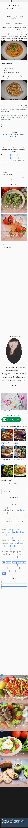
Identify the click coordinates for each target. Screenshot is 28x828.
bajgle (3, 510)
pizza (14, 554)
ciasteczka (17, 521)
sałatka (3, 559)
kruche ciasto (5, 543)
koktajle (4, 540)
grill (14, 532)
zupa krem (12, 570)
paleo (24, 160)
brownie (4, 518)
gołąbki (9, 532)
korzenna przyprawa (12, 540)
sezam (3, 562)
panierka (4, 554)
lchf (10, 160)
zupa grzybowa (5, 570)
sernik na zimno (18, 559)
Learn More (10, 825)
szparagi (14, 562)
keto (6, 160)
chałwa (17, 518)
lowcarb (14, 160)
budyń (9, 518)
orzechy (20, 551)
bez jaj (17, 510)
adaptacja (4, 507)
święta (3, 573)
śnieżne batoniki (19, 570)
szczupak (8, 562)
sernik (12, 559)
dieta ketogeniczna (5, 157)
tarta (24, 562)
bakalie (8, 510)
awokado (10, 507)
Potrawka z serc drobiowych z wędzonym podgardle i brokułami (7, 479)
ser (8, 559)
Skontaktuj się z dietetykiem (8, 587)
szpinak (19, 562)
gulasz (23, 532)
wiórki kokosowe (21, 565)
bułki (13, 518)
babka (15, 507)
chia (22, 518)
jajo (3, 160)
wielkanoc (14, 565)
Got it (18, 825)
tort (3, 565)
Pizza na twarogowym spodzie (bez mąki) (6, 443)
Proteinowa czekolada (6, 174)
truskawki (8, 565)
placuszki (19, 554)
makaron (19, 160)
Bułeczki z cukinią (5, 459)
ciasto (22, 521)
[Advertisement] (14, 292)
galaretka (4, 532)
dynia (10, 529)
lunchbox (22, 543)
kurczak (16, 543)
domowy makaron (22, 157)
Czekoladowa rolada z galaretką (19, 179)
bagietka (19, 507)
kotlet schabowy (21, 540)
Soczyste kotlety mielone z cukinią (20, 478)
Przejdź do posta (14, 211)
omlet (11, 551)
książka (11, 543)
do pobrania (4, 529)
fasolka (19, 529)
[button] (7, 11)
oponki (15, 551)
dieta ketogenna (14, 157)
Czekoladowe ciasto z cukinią (19, 443)
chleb (3, 521)
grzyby (18, 532)
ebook (14, 529)
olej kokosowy (5, 551)
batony (13, 510)
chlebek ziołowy (10, 521)
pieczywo (9, 554)
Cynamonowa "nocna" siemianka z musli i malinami (19, 461)
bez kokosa (23, 510)
